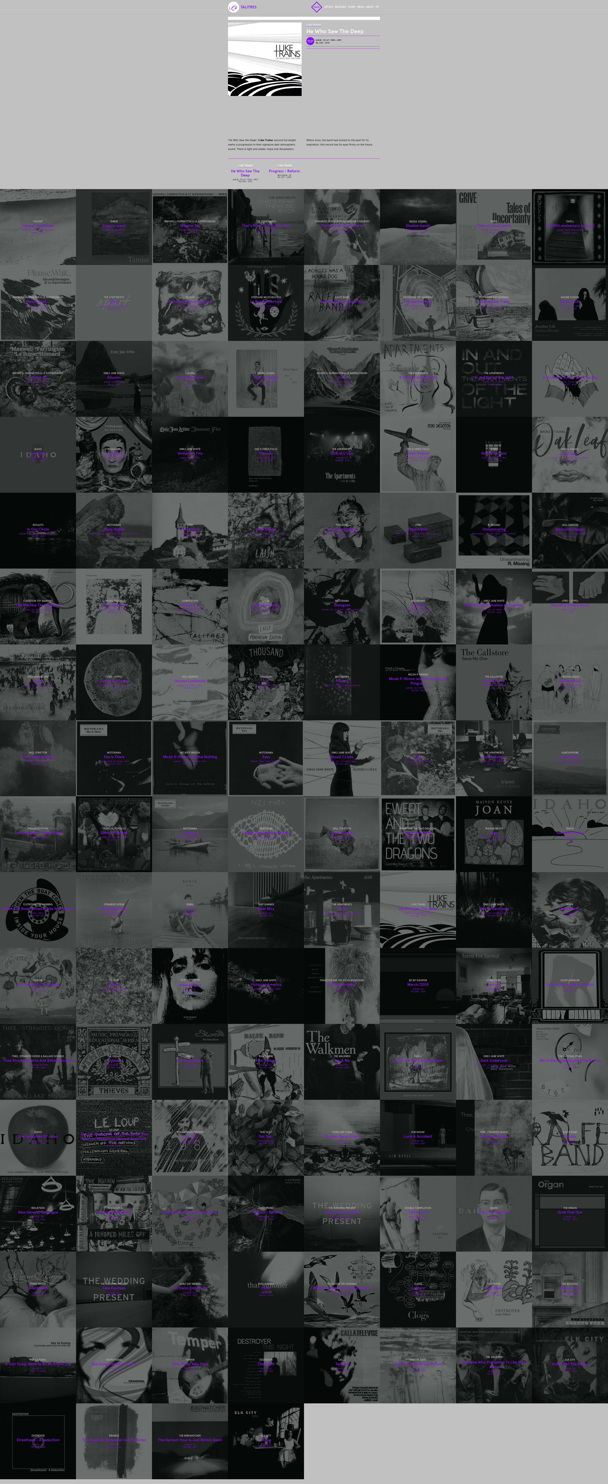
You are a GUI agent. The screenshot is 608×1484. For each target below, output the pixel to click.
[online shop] (311, 41)
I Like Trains (245, 165)
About (370, 6)
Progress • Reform (284, 171)
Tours (351, 6)
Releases (340, 6)
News (360, 6)
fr (377, 6)
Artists (328, 6)
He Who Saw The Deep (245, 173)
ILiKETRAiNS (313, 24)
